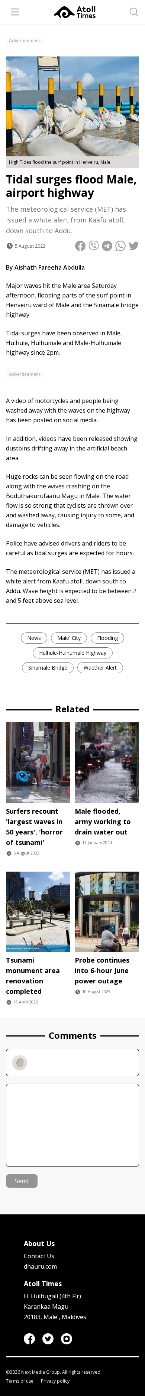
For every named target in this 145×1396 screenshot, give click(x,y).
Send (22, 1181)
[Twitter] (48, 1338)
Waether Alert (100, 667)
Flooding (107, 637)
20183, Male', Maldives (55, 1317)
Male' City (69, 637)
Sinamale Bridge (47, 667)
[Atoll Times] (75, 12)
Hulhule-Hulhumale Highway (72, 652)
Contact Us (39, 1256)
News (34, 637)
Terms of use (19, 1381)
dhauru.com (40, 1266)
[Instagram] (66, 1338)
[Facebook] (29, 1338)
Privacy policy (55, 1381)
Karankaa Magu (46, 1306)
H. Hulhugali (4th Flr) (52, 1296)
